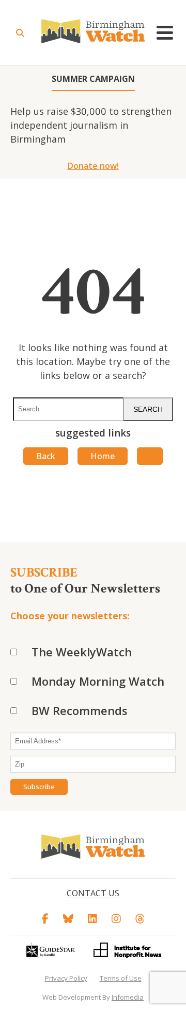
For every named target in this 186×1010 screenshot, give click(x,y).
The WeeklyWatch (82, 651)
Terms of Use (121, 978)
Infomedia (128, 997)
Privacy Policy (66, 978)
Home (102, 456)
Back (45, 456)
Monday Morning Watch (98, 681)
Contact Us (93, 893)
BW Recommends (80, 710)
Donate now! (93, 165)
